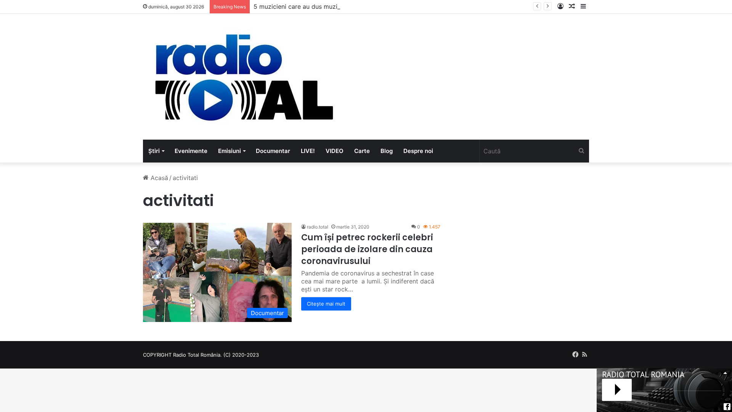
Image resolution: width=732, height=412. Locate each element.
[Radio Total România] (243, 76)
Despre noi (418, 150)
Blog (386, 150)
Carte (362, 150)
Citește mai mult (326, 304)
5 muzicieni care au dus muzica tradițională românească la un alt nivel (355, 6)
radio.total (317, 227)
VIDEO (335, 150)
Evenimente (191, 150)
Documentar (273, 150)
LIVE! (308, 150)
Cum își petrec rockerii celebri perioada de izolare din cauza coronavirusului (367, 249)
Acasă (158, 178)
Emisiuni (229, 150)
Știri (154, 150)
